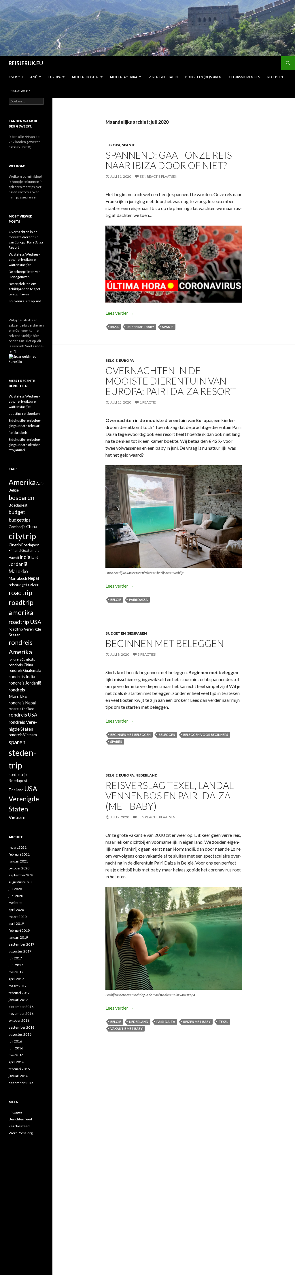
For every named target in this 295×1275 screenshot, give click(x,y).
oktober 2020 (19, 868)
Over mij (16, 77)
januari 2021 (18, 861)
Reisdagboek (20, 91)
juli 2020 (15, 889)
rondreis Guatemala (25, 670)
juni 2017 (16, 965)
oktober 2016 (19, 1020)
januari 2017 (18, 999)
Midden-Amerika (123, 77)
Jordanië (18, 564)
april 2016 (16, 1062)
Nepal (33, 578)
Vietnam (17, 817)
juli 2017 (15, 958)
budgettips (20, 519)
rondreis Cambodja (22, 659)
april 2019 (16, 923)
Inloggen (15, 1112)
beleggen (167, 734)
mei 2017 (16, 972)
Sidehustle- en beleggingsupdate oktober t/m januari (25, 444)
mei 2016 (16, 1055)
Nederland (146, 775)
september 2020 (21, 875)
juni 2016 (16, 1048)
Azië (33, 77)
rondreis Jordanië (25, 682)
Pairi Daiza (138, 599)
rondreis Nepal (22, 702)
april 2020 (16, 909)
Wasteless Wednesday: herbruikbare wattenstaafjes (24, 259)
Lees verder (119, 313)
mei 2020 (16, 903)
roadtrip (20, 593)
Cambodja (17, 526)
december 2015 (21, 1083)
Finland (15, 550)
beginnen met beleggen (130, 734)
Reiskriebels (18, 432)
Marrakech (18, 578)
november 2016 (21, 1013)
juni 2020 (16, 896)
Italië (34, 557)
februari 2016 (19, 1069)
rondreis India (22, 676)
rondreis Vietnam (23, 734)
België (111, 360)
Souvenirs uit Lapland (25, 301)
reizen (33, 584)
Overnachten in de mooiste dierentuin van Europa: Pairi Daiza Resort (170, 381)
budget (17, 512)
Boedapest (18, 505)
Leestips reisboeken (24, 413)
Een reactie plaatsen (158, 176)
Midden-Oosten (85, 77)
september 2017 (21, 944)
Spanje (128, 145)
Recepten (275, 77)
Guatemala (30, 550)
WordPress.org (21, 1133)
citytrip (22, 536)
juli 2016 (15, 1041)
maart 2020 (18, 916)
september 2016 (21, 1027)
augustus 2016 (20, 1034)
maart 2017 (18, 986)
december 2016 (21, 1006)
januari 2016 (18, 1076)
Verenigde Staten (163, 77)
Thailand (16, 789)
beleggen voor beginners (205, 734)
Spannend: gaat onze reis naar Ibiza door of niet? (168, 160)
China (31, 526)
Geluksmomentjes (244, 77)
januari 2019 (18, 937)
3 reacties (147, 654)
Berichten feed (20, 1119)
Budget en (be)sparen (203, 77)
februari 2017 (19, 993)
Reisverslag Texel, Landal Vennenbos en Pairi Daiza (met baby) (169, 795)
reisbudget (18, 584)
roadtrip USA (25, 621)
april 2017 (16, 979)
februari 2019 (19, 930)
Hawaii (14, 557)
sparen (116, 741)
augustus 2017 (20, 951)
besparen (21, 497)
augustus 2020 (20, 882)
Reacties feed (19, 1126)
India (25, 557)
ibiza (114, 327)
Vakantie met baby (126, 1028)
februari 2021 (19, 854)
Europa (54, 77)
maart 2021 (18, 847)
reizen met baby (140, 327)
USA (30, 788)
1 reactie (148, 402)
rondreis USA (23, 715)
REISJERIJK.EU (26, 63)
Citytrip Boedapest (24, 545)
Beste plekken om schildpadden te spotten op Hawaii (25, 289)
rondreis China (21, 665)
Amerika (22, 482)
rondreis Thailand (22, 708)
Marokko (18, 571)
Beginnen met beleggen (164, 643)
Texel (223, 1021)
